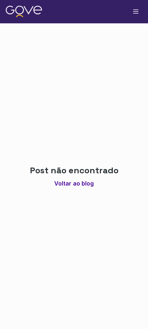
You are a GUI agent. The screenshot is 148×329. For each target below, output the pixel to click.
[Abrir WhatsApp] (130, 311)
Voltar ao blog (74, 183)
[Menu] (135, 11)
